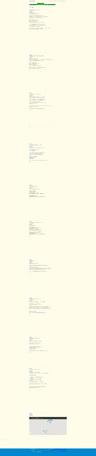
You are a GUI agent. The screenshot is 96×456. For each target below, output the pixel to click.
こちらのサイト (34, 68)
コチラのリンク (43, 308)
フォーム (38, 26)
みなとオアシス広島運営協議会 (37, 451)
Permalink (30, 221)
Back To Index (31, 415)
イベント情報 (31, 223)
